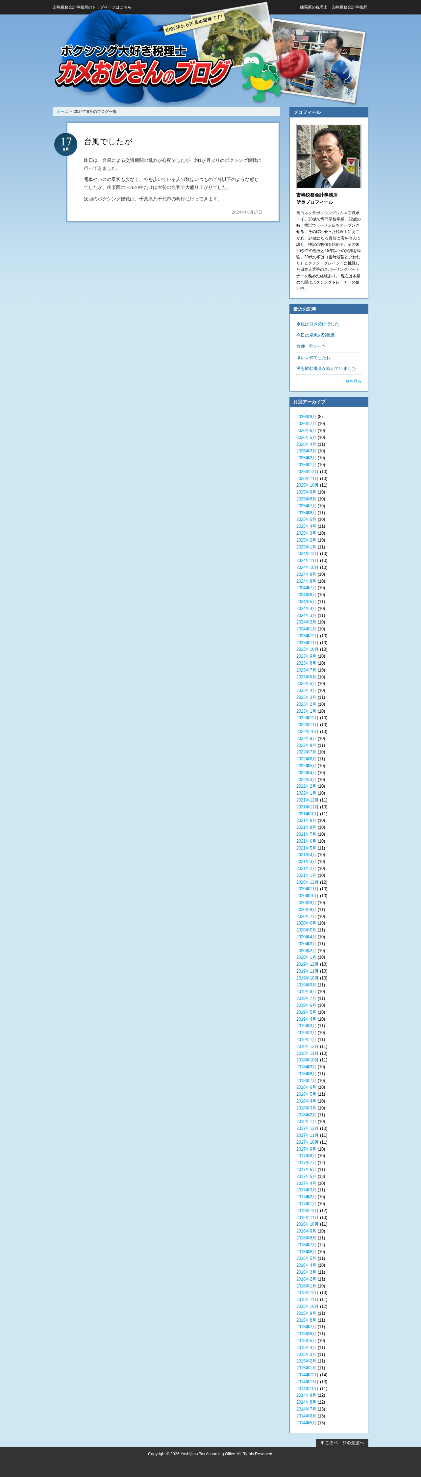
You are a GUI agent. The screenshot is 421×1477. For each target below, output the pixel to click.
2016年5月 (306, 1258)
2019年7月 (306, 998)
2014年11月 (307, 1381)
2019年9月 (306, 984)
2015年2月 (306, 1361)
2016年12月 (307, 1210)
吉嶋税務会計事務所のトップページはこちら (92, 7)
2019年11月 (307, 971)
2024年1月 (306, 628)
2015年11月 (307, 1299)
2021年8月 (306, 827)
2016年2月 (306, 1279)
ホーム (62, 111)
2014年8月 (306, 1402)
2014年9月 (306, 1395)
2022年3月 (306, 779)
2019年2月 (306, 1032)
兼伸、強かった (311, 346)
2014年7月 (306, 1409)
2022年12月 (307, 717)
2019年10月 (307, 978)
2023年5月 (306, 683)
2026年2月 (306, 457)
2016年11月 (307, 1217)
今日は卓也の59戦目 (315, 335)
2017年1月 (306, 1203)
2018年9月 (306, 1066)
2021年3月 (306, 861)
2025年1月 (306, 547)
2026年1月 (306, 464)
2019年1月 (306, 1039)
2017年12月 (307, 1128)
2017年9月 (306, 1149)
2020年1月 (306, 957)
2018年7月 (306, 1080)
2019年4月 (306, 1019)
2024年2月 (306, 622)
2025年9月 (306, 492)
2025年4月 (306, 526)
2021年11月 (307, 806)
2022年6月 (306, 758)
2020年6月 (306, 923)
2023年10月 (307, 649)
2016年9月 (306, 1231)
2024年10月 (307, 567)
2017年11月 (307, 1135)
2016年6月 (306, 1251)
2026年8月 (306, 416)
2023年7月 (306, 670)
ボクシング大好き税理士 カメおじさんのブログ (143, 66)
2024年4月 (306, 608)
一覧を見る (351, 381)
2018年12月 (307, 1046)
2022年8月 (306, 745)
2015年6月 (306, 1333)
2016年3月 (306, 1272)
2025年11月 (307, 478)
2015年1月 (306, 1367)
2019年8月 (306, 991)
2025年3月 (306, 533)
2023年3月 (306, 697)
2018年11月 (307, 1053)
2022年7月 (306, 752)
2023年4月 (306, 690)
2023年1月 (306, 711)
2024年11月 (307, 560)
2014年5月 (306, 1422)
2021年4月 (306, 854)
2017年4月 (306, 1183)
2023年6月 (306, 677)
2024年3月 (306, 615)
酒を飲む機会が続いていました (326, 368)
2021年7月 (306, 834)
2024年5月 (306, 601)
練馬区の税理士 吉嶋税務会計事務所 (333, 7)
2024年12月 (307, 553)
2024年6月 (306, 594)
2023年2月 (306, 704)
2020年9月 (306, 902)
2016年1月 (306, 1286)
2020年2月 (306, 950)
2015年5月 (306, 1340)
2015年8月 (306, 1320)
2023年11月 (307, 642)
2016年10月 (307, 1224)
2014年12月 (307, 1374)
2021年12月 (307, 800)
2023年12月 (307, 635)
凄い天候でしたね (313, 357)
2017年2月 (306, 1196)
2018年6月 (306, 1087)
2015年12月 (307, 1292)
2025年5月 (306, 519)
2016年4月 (306, 1265)
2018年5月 (306, 1094)
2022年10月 (307, 731)
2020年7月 (306, 916)
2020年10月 (307, 895)
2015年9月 (306, 1313)
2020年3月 (306, 943)
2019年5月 (306, 1012)
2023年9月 (306, 656)
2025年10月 (307, 485)
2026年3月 (306, 450)
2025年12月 (307, 471)
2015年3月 (306, 1354)
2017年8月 (306, 1155)
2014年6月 (306, 1415)
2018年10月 (307, 1059)
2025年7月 (306, 505)
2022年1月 (306, 793)
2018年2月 (306, 1114)
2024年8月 (306, 581)
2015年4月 (306, 1347)
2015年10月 (307, 1306)
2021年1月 (306, 875)
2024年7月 (306, 587)
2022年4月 (306, 772)
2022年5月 (306, 765)
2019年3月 (306, 1025)
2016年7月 (306, 1244)
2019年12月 (307, 964)
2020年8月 (306, 909)
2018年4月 (306, 1101)
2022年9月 (306, 738)
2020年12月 (307, 882)
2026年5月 (306, 437)
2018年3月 (306, 1108)
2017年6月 (306, 1169)
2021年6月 (306, 841)
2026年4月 (306, 444)
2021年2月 (306, 868)
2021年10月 (307, 813)
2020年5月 (306, 930)
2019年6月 (306, 1005)
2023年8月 (306, 663)
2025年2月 (306, 540)
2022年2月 (306, 786)
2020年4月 (306, 936)
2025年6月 (306, 512)
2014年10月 (307, 1388)
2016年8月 (306, 1237)
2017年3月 (306, 1189)
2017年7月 (306, 1162)
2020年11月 (307, 888)
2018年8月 (306, 1073)
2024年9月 (306, 574)
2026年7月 (306, 423)
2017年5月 (306, 1176)
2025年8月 (306, 499)
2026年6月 (306, 430)
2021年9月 (306, 820)
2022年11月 (307, 724)
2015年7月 (306, 1326)
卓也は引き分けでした (317, 323)
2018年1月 (306, 1121)
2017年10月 (307, 1142)
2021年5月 (306, 848)
